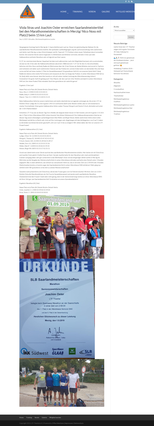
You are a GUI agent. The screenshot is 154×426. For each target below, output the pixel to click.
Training (77, 12)
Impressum (69, 423)
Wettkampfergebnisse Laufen (45, 39)
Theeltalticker (119, 96)
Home (63, 12)
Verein (92, 12)
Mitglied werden (125, 12)
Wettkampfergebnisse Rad (123, 108)
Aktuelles (31, 39)
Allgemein (117, 86)
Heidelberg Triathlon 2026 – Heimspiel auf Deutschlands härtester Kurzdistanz (123, 71)
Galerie (106, 12)
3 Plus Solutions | (58, 423)
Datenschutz (78, 423)
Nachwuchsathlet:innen (122, 92)
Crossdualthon (119, 89)
